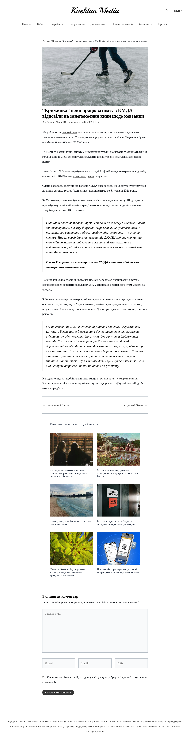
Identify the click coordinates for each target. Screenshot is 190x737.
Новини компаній (122, 24)
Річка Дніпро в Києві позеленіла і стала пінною (71, 522)
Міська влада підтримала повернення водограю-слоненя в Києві (117, 473)
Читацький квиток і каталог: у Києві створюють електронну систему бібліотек (69, 473)
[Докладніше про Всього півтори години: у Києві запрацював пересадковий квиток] (118, 548)
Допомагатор (98, 24)
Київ (40, 24)
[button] (167, 11)
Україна (55, 24)
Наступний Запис (134, 405)
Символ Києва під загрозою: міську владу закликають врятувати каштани (68, 572)
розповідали (69, 132)
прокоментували (83, 176)
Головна (46, 41)
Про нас (163, 24)
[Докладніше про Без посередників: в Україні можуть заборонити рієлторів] (118, 500)
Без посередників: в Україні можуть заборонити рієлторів (115, 522)
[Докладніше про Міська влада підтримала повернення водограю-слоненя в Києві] (118, 449)
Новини (26, 24)
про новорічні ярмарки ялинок (118, 378)
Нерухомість (77, 24)
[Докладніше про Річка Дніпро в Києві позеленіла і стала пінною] (71, 500)
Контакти (143, 24)
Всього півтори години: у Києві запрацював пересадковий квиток (118, 570)
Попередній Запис (56, 405)
